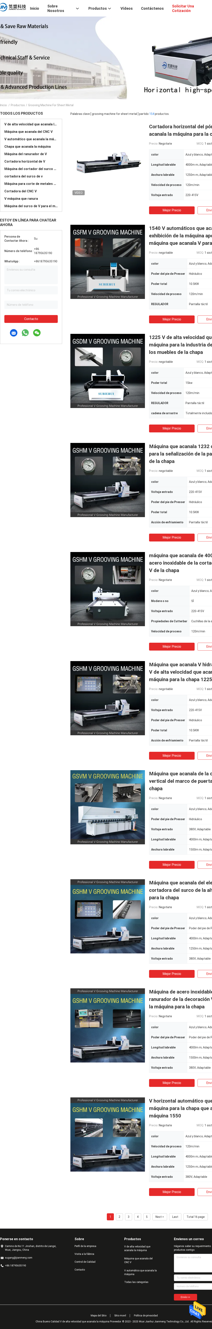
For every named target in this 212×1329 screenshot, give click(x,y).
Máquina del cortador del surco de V (31, 169)
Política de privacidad (146, 1315)
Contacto (31, 319)
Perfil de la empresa (85, 1246)
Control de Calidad (85, 1261)
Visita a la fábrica (84, 1254)
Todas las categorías (136, 1282)
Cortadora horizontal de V (24, 161)
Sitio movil (120, 1315)
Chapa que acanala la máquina (27, 147)
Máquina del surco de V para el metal (31, 206)
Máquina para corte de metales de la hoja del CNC (31, 184)
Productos (18, 105)
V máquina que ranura (21, 199)
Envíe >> (185, 1297)
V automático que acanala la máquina (31, 139)
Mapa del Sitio (98, 1315)
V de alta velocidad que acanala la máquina (31, 124)
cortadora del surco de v (23, 176)
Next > (159, 1216)
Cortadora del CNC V (20, 191)
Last (175, 1216)
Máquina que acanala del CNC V (28, 132)
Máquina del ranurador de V (25, 154)
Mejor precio (172, 210)
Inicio (3, 105)
